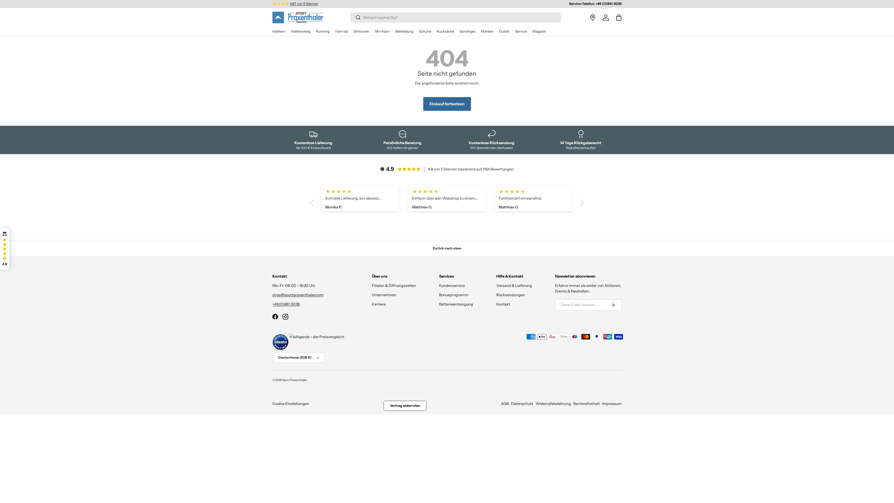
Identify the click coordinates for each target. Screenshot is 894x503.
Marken (487, 31)
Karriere (379, 304)
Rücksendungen (510, 294)
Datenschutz (522, 403)
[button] (619, 17)
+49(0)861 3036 (286, 304)
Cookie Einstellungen (290, 403)
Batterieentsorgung (456, 304)
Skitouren (361, 31)
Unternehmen (384, 294)
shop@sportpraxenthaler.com (298, 294)
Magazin (539, 31)
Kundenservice (452, 285)
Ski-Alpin (382, 31)
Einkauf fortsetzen (447, 104)
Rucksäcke (445, 31)
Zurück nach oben (447, 248)
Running (323, 31)
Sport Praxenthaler (294, 380)
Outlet (504, 31)
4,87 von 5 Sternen (304, 4)
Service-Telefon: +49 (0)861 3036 (595, 4)
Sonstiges (467, 31)
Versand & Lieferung (514, 285)
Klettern (279, 31)
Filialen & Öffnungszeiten (394, 285)
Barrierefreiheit (586, 403)
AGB (505, 403)
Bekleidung (404, 31)
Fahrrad (341, 31)
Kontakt (503, 304)
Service (521, 31)
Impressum (612, 403)
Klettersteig (300, 31)
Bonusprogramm (453, 294)
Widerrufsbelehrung (553, 403)
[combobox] (455, 17)
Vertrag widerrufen (405, 406)
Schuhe (425, 31)
